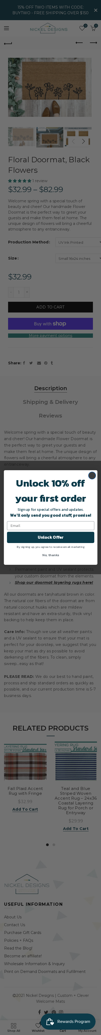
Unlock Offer (50, 537)
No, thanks (50, 555)
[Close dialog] (92, 475)
